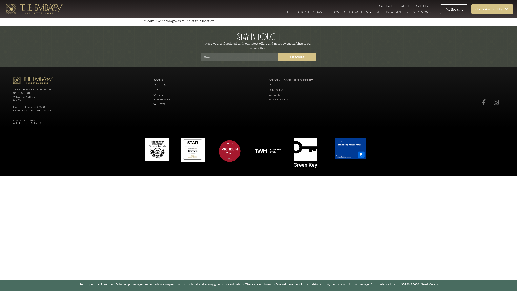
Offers (406, 6)
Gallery (422, 6)
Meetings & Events (390, 12)
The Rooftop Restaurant (305, 12)
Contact (385, 6)
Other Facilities (356, 12)
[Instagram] (496, 102)
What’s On (420, 12)
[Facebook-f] (484, 102)
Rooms (334, 12)
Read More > (429, 284)
